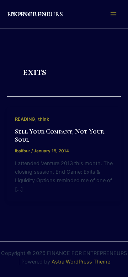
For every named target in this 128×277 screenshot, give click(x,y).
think (43, 119)
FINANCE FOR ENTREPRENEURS (35, 14)
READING (25, 119)
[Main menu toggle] (113, 14)
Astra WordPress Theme (81, 262)
